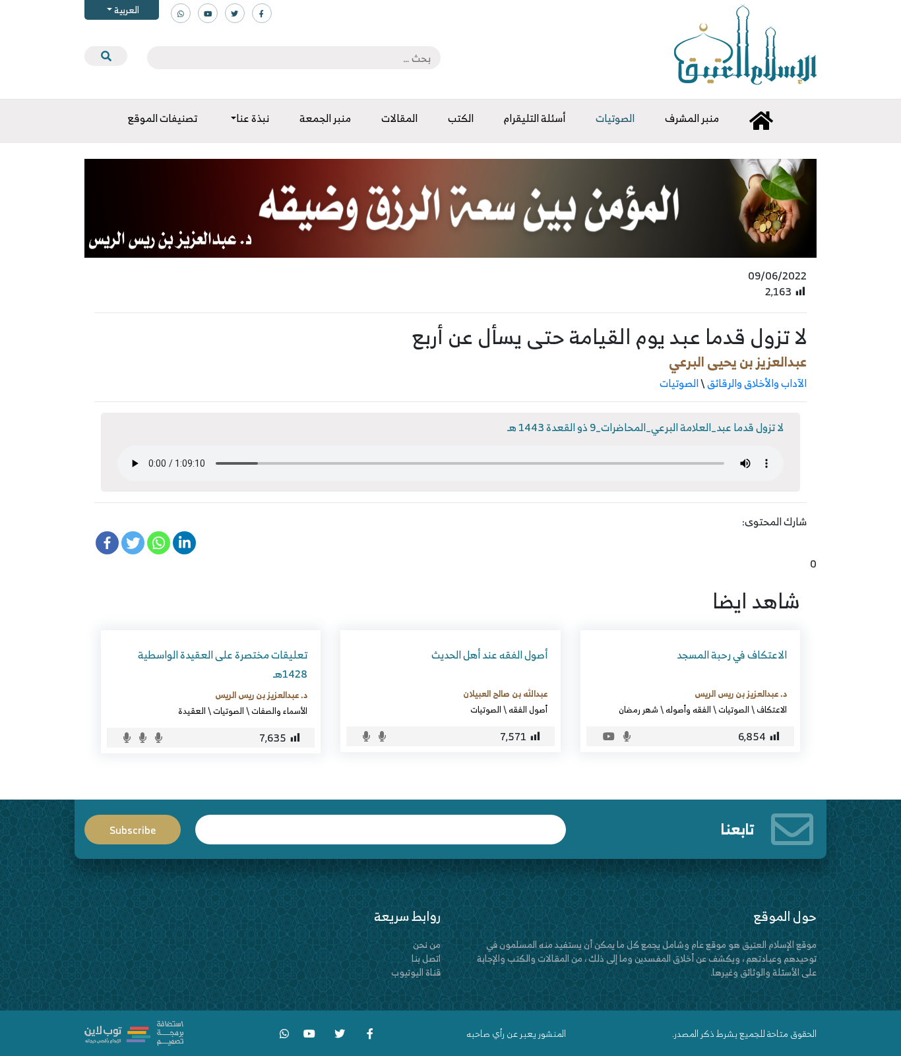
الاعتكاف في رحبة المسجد (732, 654)
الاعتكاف (772, 709)
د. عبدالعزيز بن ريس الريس (741, 693)
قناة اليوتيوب (416, 972)
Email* (380, 823)
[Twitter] (132, 542)
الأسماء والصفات (279, 710)
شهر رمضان (638, 709)
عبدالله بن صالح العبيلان (505, 693)
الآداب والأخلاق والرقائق (757, 383)
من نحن (427, 944)
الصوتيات (679, 383)
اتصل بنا (426, 958)
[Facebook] (107, 542)
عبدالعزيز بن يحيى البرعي (738, 361)
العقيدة (192, 710)
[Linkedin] (184, 542)
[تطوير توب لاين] (133, 1032)
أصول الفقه (528, 709)
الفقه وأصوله (688, 709)
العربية (125, 9)
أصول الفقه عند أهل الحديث (489, 654)
